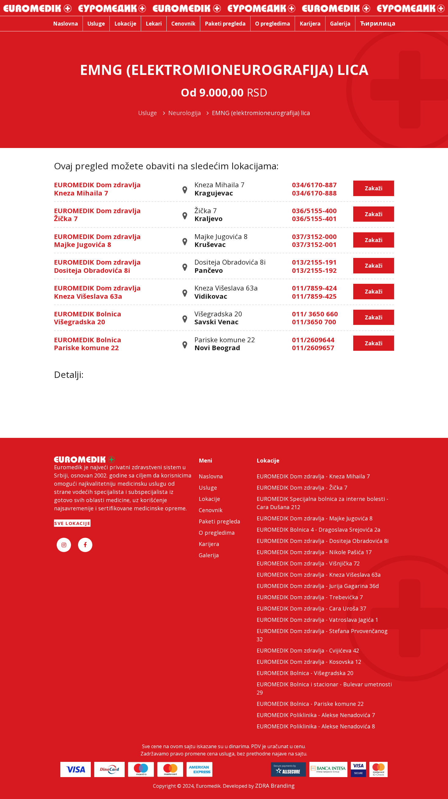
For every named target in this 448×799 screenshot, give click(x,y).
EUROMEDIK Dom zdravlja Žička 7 (97, 214)
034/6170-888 (314, 193)
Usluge (208, 487)
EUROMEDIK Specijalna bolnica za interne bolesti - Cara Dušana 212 (322, 503)
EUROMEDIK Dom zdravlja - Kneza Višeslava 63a (319, 574)
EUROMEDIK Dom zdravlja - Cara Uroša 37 (311, 608)
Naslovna (211, 476)
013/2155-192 (314, 270)
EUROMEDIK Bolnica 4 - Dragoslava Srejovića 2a (318, 529)
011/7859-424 (314, 288)
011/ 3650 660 (315, 314)
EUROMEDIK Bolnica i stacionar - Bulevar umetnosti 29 (324, 688)
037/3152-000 (314, 236)
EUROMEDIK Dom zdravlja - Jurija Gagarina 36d (318, 586)
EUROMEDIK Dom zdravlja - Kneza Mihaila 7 (313, 476)
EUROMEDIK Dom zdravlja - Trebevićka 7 (310, 597)
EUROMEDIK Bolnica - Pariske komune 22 (310, 703)
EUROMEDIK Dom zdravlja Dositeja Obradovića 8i (97, 265)
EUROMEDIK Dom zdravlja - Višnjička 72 (308, 563)
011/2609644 (313, 339)
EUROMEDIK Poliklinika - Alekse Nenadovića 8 (316, 726)
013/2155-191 (314, 262)
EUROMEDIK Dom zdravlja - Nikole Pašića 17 (314, 552)
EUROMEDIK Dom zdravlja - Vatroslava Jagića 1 (317, 619)
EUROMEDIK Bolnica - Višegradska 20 (305, 673)
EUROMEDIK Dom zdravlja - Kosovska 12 (309, 661)
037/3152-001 (314, 244)
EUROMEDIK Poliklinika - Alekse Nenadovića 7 (316, 715)
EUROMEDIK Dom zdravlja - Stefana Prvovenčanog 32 (322, 635)
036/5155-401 (314, 218)
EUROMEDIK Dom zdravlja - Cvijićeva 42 (308, 650)
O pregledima (217, 532)
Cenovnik (210, 510)
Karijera (209, 543)
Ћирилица (378, 23)
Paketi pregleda (219, 521)
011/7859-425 (314, 296)
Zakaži (373, 188)
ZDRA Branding (275, 785)
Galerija (209, 555)
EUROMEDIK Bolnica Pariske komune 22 (87, 343)
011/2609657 (313, 347)
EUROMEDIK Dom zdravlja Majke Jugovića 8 (97, 240)
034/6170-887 (314, 184)
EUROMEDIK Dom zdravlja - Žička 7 (302, 487)
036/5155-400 (314, 210)
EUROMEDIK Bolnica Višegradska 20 (87, 317)
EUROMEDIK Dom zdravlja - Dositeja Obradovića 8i (323, 540)
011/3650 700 (314, 322)
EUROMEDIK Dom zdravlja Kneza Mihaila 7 (97, 188)
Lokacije (209, 498)
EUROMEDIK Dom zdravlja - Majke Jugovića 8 (314, 518)
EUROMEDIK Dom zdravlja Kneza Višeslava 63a (97, 291)
